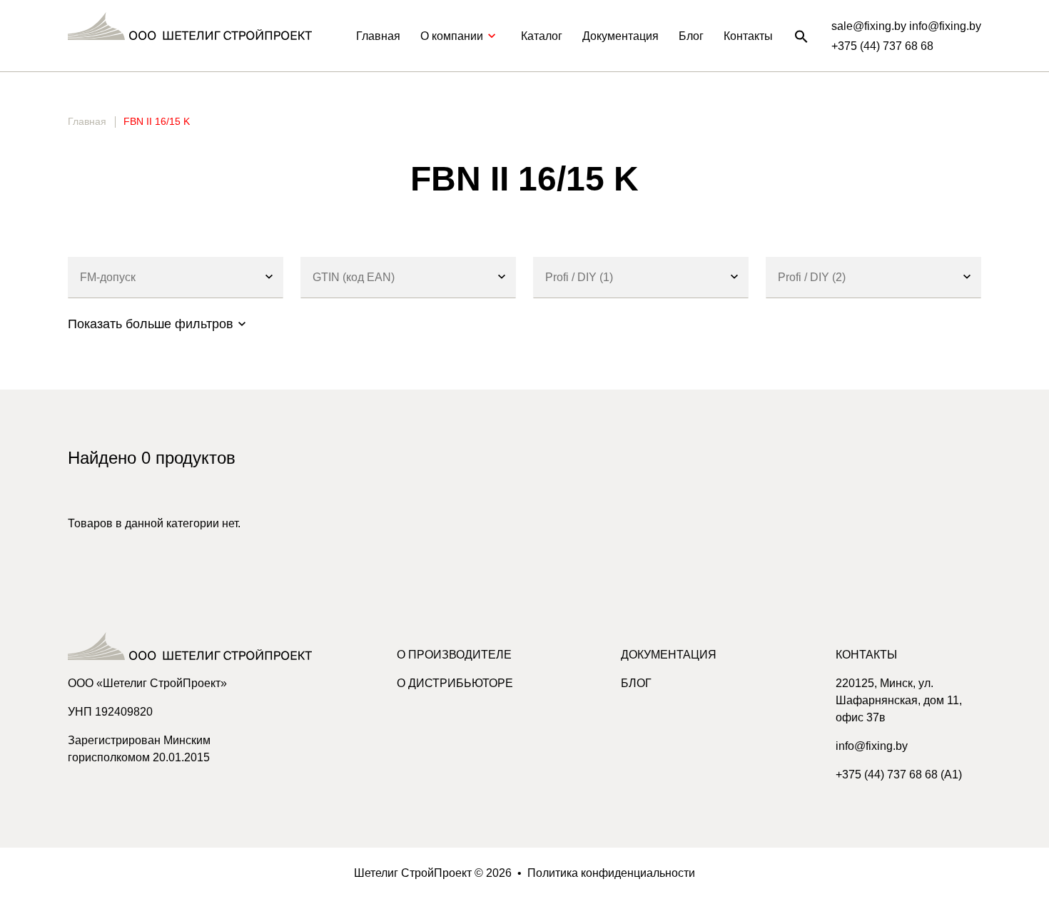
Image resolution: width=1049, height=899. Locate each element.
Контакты (748, 36)
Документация (620, 36)
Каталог (541, 36)
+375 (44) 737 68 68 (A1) (899, 774)
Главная (378, 36)
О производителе (454, 655)
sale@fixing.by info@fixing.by (906, 26)
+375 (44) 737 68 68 (882, 46)
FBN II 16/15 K (156, 121)
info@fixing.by (872, 746)
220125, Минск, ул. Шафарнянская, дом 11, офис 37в (899, 700)
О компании (451, 36)
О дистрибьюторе (455, 683)
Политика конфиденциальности (611, 873)
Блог (691, 36)
